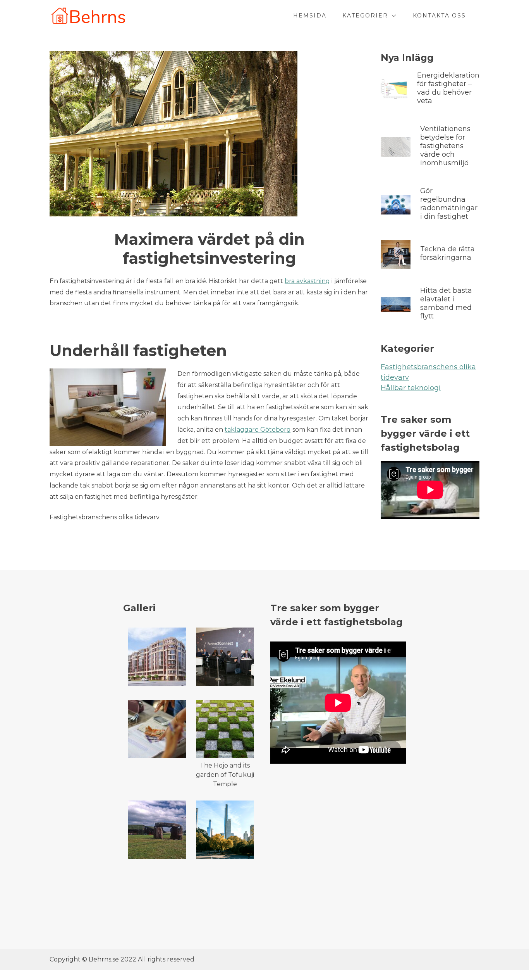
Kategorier (365, 15)
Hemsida (309, 15)
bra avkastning (307, 281)
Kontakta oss (439, 15)
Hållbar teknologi (411, 388)
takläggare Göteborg (258, 429)
